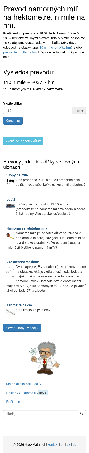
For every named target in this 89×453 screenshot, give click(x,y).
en (62, 444)
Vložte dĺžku (12, 103)
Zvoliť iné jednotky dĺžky (23, 141)
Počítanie (13, 401)
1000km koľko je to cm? (28, 307)
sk (74, 444)
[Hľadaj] (82, 413)
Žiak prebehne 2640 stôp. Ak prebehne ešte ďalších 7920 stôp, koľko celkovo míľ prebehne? (45, 180)
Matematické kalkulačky (23, 383)
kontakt (53, 444)
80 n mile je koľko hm (55, 47)
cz (68, 444)
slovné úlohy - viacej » (22, 327)
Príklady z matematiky (27, 392)
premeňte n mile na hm (20, 52)
